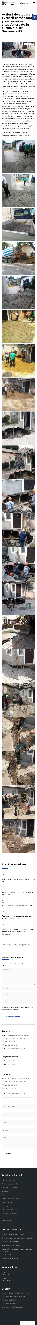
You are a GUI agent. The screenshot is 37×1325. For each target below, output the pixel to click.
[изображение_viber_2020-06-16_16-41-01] (18, 462)
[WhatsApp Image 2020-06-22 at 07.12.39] (18, 360)
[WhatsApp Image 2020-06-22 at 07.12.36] (18, 190)
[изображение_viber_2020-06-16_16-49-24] (18, 496)
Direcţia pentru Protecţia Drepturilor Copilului (17, 1238)
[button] (34, 17)
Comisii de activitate (9, 1180)
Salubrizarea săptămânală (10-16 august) (17, 905)
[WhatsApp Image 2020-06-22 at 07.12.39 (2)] (18, 326)
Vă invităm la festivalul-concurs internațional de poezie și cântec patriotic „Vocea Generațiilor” (18, 931)
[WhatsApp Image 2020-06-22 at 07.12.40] (18, 394)
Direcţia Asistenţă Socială (10, 1242)
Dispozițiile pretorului (9, 1195)
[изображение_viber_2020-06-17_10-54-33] (18, 632)
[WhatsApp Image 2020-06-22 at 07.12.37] (18, 258)
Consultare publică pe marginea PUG (16, 945)
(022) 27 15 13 (12, 1042)
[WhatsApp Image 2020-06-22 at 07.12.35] (18, 156)
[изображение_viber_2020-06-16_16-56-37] (18, 530)
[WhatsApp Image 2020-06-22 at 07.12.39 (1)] (18, 292)
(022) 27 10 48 (12, 1045)
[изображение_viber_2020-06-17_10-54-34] (18, 666)
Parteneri (5, 1217)
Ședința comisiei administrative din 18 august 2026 (18, 880)
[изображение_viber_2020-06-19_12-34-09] (18, 836)
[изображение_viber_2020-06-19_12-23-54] (18, 802)
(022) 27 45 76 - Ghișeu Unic (17, 1038)
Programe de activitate (10, 1184)
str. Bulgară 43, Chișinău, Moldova (19, 1035)
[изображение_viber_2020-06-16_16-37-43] (18, 428)
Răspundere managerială (10, 1198)
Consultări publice (8, 1209)
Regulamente (6, 1191)
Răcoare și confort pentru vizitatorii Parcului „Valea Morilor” (18, 893)
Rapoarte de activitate (9, 1188)
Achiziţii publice (7, 1206)
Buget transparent (8, 1202)
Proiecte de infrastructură (10, 1213)
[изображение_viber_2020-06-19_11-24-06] (18, 734)
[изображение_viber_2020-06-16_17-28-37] (18, 598)
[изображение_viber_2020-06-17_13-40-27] (18, 700)
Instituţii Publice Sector (10, 1258)
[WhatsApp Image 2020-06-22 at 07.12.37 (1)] (18, 224)
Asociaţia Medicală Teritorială (11, 1245)
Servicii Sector (6, 1255)
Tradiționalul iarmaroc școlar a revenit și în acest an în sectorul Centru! (17, 917)
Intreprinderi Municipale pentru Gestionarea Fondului (17, 1250)
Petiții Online (6, 1220)
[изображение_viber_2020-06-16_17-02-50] (18, 564)
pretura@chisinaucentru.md (16, 1048)
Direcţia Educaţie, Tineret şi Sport (13, 1234)
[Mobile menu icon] (34, 3)
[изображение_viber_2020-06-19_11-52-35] (18, 768)
